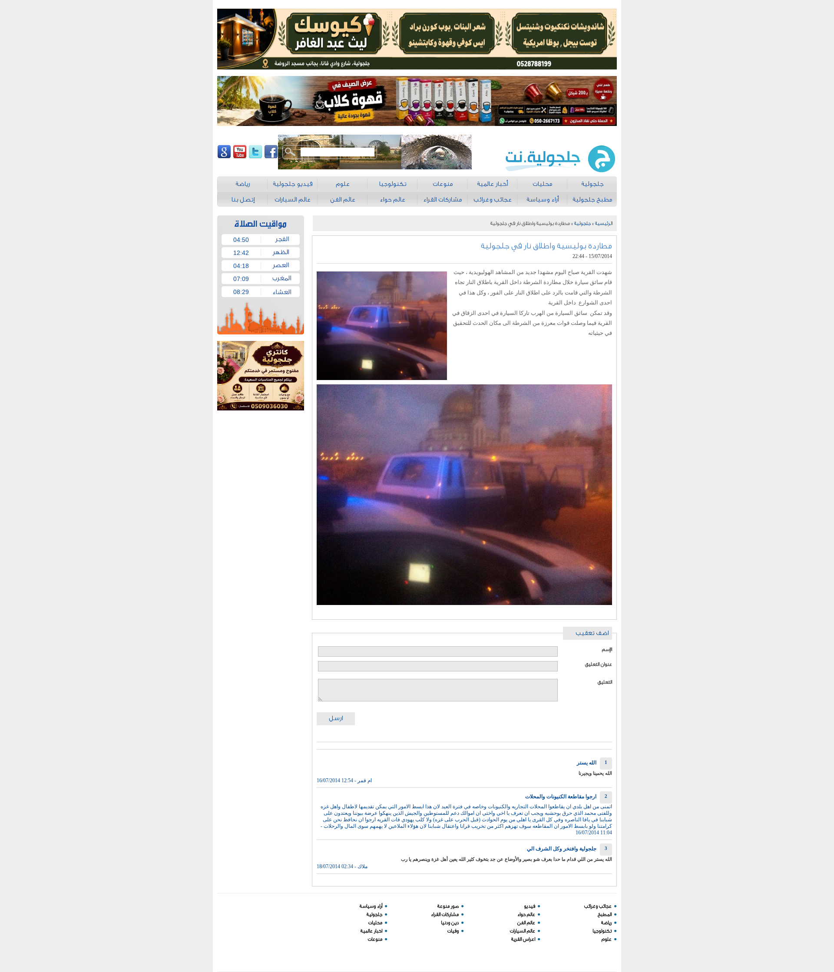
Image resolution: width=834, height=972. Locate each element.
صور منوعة (448, 906)
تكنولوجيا (602, 931)
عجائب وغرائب (598, 906)
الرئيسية (603, 223)
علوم (607, 939)
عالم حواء (526, 914)
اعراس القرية (523, 939)
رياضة (606, 923)
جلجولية (582, 223)
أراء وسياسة (371, 906)
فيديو (529, 906)
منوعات (375, 939)
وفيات (453, 931)
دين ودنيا (450, 923)
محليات (375, 923)
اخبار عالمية (371, 931)
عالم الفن (526, 923)
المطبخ (605, 914)
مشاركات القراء (445, 914)
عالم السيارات (522, 931)
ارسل (336, 718)
